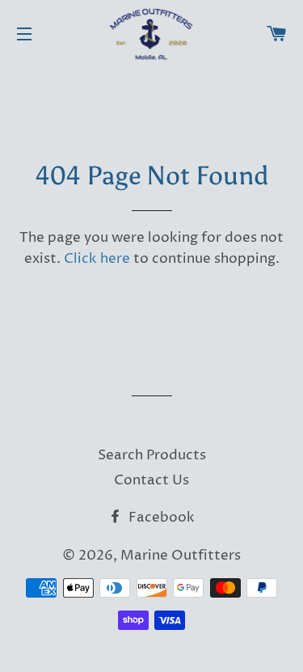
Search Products (152, 455)
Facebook (160, 517)
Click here (97, 258)
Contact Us (151, 480)
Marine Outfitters (180, 555)
